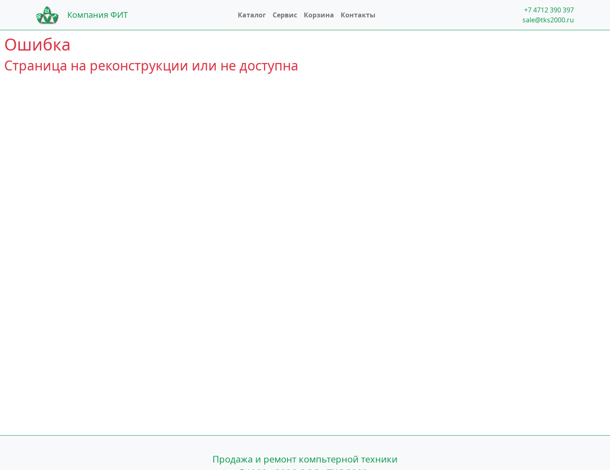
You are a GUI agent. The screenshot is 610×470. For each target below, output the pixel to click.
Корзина (319, 14)
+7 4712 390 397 (549, 10)
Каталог (252, 14)
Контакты (358, 14)
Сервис (285, 14)
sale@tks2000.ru (548, 19)
